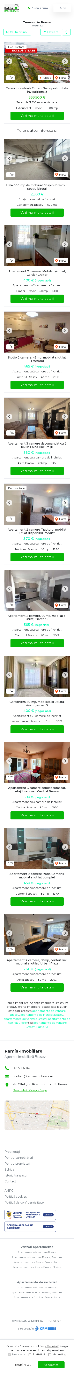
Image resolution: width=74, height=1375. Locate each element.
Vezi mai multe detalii (37, 116)
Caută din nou (18, 32)
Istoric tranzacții (16, 1175)
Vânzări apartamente (37, 1247)
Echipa (9, 1169)
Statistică (39, 1354)
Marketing (59, 1354)
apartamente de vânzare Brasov (25, 1018)
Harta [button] (63, 77)
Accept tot (51, 1364)
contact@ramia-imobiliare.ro (33, 1076)
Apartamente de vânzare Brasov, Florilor (37, 1266)
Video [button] (47, 77)
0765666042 (21, 1068)
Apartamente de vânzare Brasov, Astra (37, 1262)
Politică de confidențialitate (24, 1202)
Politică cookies (16, 1196)
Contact (10, 1181)
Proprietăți (12, 1152)
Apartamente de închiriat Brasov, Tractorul (37, 1292)
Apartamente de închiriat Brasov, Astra (37, 1297)
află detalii (52, 1346)
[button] (66, 32)
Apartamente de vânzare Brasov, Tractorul (37, 1257)
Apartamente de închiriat (37, 1282)
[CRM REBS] (45, 1328)
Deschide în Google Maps (30, 1090)
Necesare (18, 1354)
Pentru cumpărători (19, 1157)
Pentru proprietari (17, 1163)
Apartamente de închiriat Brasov (37, 1287)
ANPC (9, 1190)
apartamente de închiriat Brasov (41, 1014)
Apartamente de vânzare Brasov (37, 1252)
